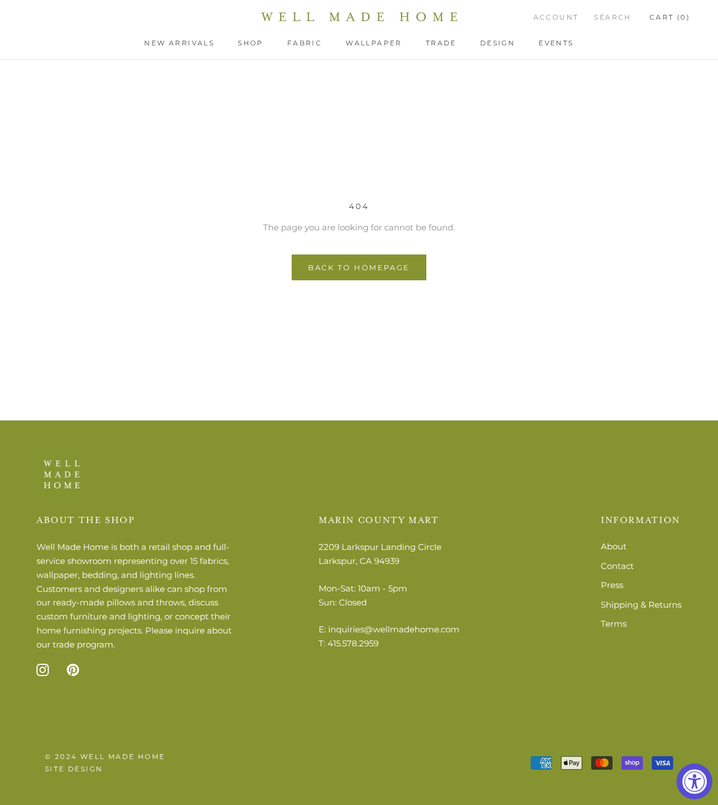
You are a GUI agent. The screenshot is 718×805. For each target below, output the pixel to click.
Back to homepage (359, 267)
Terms (614, 623)
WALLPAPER (374, 43)
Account (556, 17)
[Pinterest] (73, 670)
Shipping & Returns (641, 604)
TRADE (441, 43)
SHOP (251, 43)
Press (612, 585)
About (614, 546)
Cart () (670, 17)
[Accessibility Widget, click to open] (694, 781)
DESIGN (497, 43)
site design (74, 769)
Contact (617, 566)
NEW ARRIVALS (179, 43)
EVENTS (555, 43)
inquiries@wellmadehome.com (393, 629)
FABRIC (304, 43)
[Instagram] (42, 670)
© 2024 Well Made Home (105, 756)
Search (612, 17)
